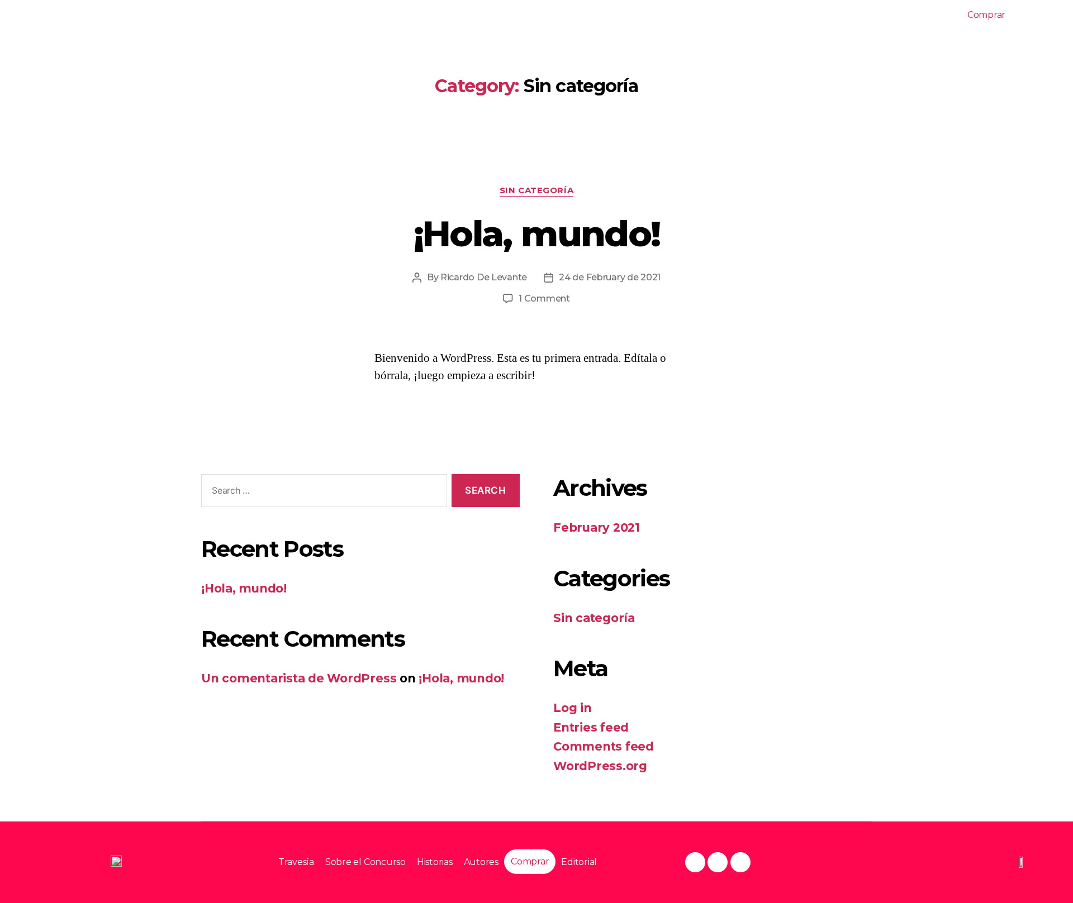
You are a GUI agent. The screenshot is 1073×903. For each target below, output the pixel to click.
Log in (572, 708)
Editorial (1041, 15)
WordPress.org (600, 766)
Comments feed (603, 746)
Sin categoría (536, 190)
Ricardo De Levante (483, 277)
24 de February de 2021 (610, 277)
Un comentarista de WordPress (298, 678)
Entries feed (591, 727)
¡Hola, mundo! (536, 233)
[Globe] (718, 862)
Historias (874, 15)
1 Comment (544, 298)
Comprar (986, 14)
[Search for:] (322, 493)
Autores (932, 15)
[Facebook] (695, 862)
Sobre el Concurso (794, 15)
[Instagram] (740, 862)
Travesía (714, 15)
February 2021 (596, 527)
